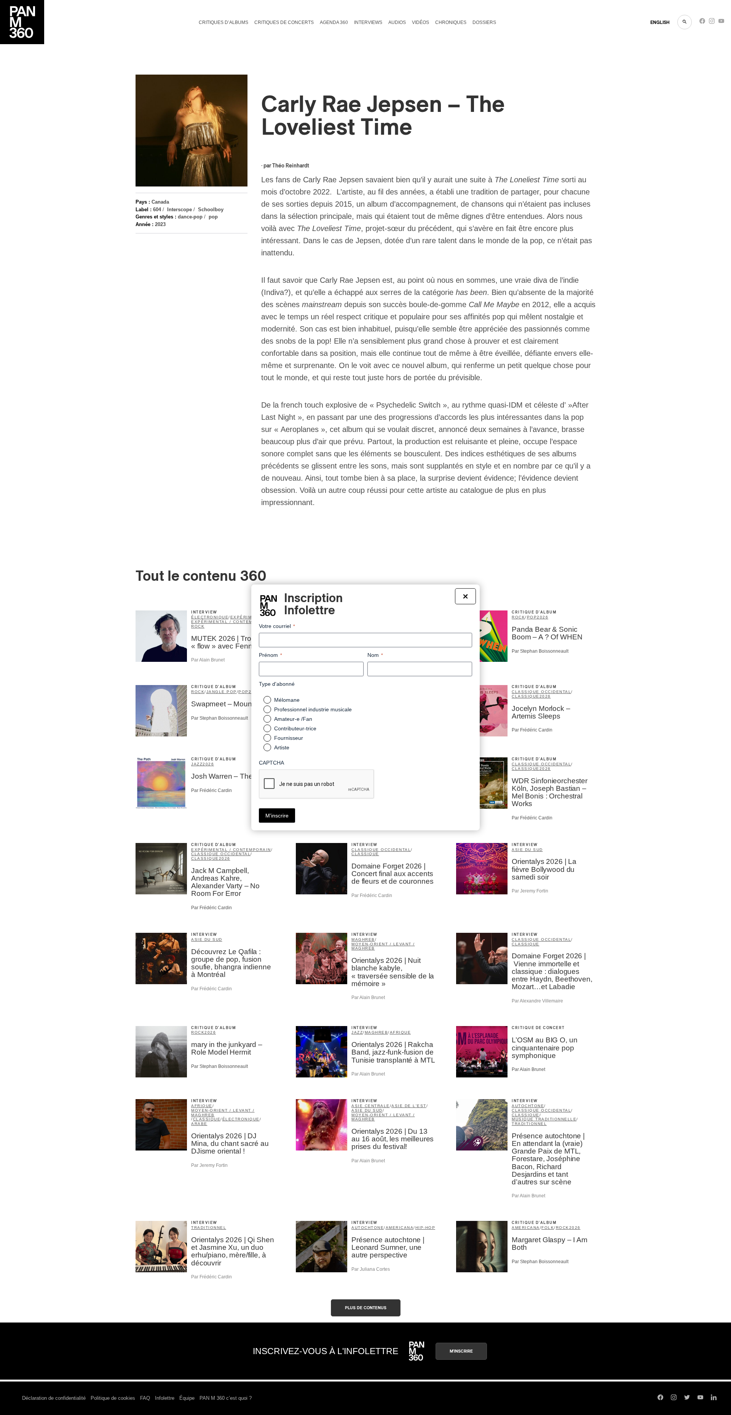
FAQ (145, 1398)
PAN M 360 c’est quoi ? (226, 1398)
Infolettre (164, 1398)
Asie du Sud (527, 850)
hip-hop (425, 1227)
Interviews (368, 22)
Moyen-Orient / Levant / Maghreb (383, 946)
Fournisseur (288, 738)
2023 (160, 224)
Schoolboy (210, 209)
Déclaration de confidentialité (54, 1398)
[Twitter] (687, 1398)
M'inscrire (461, 1351)
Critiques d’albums (223, 22)
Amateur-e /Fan (293, 719)
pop (213, 217)
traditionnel (529, 1124)
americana (400, 1227)
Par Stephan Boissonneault (540, 651)
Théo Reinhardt (290, 166)
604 (157, 209)
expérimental (248, 617)
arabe (199, 1124)
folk (547, 1227)
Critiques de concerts (284, 22)
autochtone (528, 1106)
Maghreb (363, 939)
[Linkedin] (714, 1398)
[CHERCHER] (684, 22)
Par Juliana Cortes (370, 1269)
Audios (397, 22)
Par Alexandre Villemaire (537, 1001)
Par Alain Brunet (208, 660)
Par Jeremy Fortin (530, 891)
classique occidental (541, 692)
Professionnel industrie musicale (313, 709)
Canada (160, 202)
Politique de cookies (113, 1398)
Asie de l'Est (408, 1106)
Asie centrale (370, 1106)
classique (525, 696)
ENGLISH (660, 22)
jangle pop (221, 692)
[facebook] (702, 22)
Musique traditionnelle (544, 1119)
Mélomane (287, 700)
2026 (542, 617)
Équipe (187, 1398)
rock (197, 626)
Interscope (179, 209)
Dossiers (484, 22)
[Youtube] (721, 22)
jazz (197, 764)
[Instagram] (712, 22)
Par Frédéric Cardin (532, 730)
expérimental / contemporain (231, 622)
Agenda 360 (334, 22)
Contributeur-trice (295, 728)
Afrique (400, 1032)
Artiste (281, 747)
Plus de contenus (365, 1308)
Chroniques (450, 22)
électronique (209, 617)
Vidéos (420, 22)
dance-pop (190, 217)
